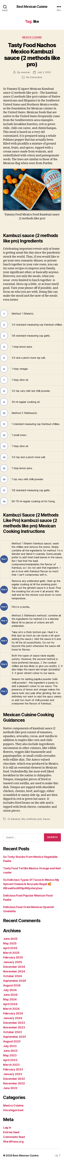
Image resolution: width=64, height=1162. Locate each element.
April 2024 (10, 1004)
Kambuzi (15, 818)
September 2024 (14, 980)
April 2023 (10, 1060)
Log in (7, 1127)
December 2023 (14, 1022)
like (23, 818)
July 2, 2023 (44, 72)
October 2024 (12, 976)
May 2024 (10, 999)
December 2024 (14, 966)
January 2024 (12, 1018)
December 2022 (14, 1078)
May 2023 (10, 1055)
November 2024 (14, 971)
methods (31, 818)
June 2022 (10, 1088)
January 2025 (12, 962)
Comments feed (14, 1137)
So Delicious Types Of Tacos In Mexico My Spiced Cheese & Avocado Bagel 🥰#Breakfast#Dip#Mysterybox (31, 884)
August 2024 (12, 985)
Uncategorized (13, 1110)
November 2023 (14, 1027)
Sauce (46, 818)
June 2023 (10, 1050)
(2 (8, 818)
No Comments (34, 77)
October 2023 (12, 1032)
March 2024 (11, 1008)
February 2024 (13, 1013)
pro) (39, 818)
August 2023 (12, 1041)
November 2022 (14, 1083)
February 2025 (13, 957)
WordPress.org (13, 1141)
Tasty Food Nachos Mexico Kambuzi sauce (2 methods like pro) (32, 55)
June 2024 (10, 994)
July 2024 (10, 990)
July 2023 (10, 1046)
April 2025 (10, 948)
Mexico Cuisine (32, 37)
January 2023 (12, 1074)
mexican (25, 72)
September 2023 (14, 1036)
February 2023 (13, 1069)
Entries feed (11, 1132)
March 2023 (11, 1064)
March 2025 (11, 952)
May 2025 (10, 943)
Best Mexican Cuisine (32, 6)
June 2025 (10, 938)
